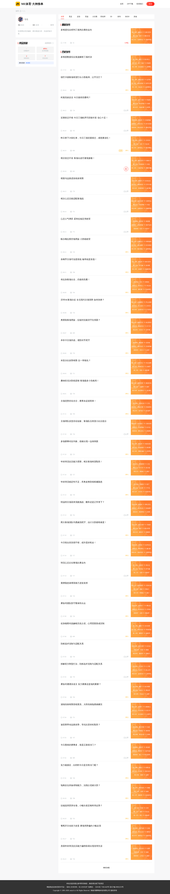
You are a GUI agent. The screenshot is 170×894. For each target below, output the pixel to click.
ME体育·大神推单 (32, 3)
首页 (121, 4)
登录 (150, 4)
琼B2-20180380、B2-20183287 (77, 887)
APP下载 (130, 4)
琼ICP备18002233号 (117, 887)
